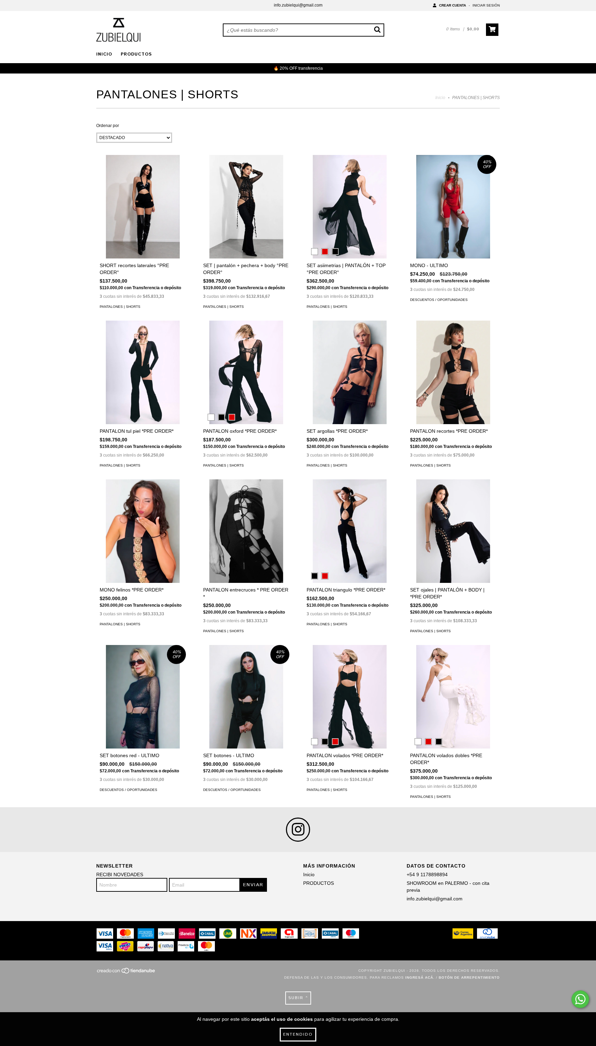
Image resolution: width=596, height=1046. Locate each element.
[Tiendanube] (126, 973)
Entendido (298, 1034)
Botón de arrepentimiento (469, 977)
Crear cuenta (452, 5)
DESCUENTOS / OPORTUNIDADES (439, 300)
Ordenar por (107, 125)
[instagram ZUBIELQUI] (298, 830)
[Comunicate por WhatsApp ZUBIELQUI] (580, 999)
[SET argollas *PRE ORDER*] (350, 381)
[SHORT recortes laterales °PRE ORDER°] (143, 215)
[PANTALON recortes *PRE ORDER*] (453, 381)
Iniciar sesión (486, 5)
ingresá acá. (420, 977)
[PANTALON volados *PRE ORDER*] (350, 705)
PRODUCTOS (136, 54)
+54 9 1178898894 (427, 874)
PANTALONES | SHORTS (120, 307)
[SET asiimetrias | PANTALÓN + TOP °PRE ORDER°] (350, 215)
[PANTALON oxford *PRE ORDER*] (246, 381)
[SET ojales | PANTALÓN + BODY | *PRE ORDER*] (453, 539)
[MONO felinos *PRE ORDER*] (143, 539)
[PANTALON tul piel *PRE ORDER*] (143, 381)
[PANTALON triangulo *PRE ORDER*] (350, 539)
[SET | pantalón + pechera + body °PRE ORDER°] (246, 215)
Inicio (104, 54)
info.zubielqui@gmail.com (298, 5)
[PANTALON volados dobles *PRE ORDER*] (453, 705)
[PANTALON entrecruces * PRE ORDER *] (246, 539)
